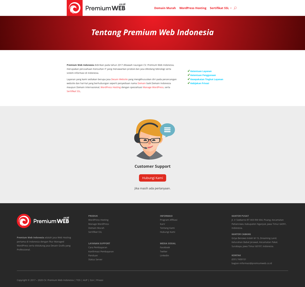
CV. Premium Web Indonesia (59, 280)
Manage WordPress (153, 87)
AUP (85, 280)
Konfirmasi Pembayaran (101, 251)
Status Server (95, 259)
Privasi (99, 280)
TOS (78, 280)
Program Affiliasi (168, 219)
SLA (92, 280)
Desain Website (119, 79)
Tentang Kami (167, 227)
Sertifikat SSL (219, 8)
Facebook (165, 247)
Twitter (163, 251)
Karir (162, 223)
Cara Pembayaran (97, 247)
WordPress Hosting (192, 8)
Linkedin (164, 255)
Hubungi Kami (152, 178)
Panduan (93, 255)
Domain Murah (165, 8)
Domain (142, 83)
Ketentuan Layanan (201, 71)
